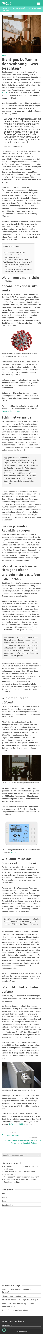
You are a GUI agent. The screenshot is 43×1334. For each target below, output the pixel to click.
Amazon (13, 852)
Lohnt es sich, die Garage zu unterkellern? (20, 1172)
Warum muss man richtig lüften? (14, 252)
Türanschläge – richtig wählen (14, 1296)
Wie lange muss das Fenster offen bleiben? (18, 269)
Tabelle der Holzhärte (12, 1182)
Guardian (5, 93)
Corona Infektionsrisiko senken (15, 255)
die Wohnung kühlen (17, 1124)
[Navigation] (38, 3)
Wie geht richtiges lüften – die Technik (17, 264)
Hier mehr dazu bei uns (11, 411)
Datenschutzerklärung (13, 1321)
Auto (4, 1193)
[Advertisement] (16, 1232)
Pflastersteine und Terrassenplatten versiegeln (20, 1300)
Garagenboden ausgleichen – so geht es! (20, 1179)
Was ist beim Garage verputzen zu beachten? (21, 1177)
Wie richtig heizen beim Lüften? (15, 271)
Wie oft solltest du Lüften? (13, 267)
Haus (4, 55)
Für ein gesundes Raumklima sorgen (16, 259)
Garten (4, 1197)
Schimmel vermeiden (12, 257)
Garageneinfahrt (10, 1174)
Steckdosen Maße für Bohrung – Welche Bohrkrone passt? (18, 1305)
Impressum (7, 1325)
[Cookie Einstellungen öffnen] (4, 1331)
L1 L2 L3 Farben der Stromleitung (15, 1310)
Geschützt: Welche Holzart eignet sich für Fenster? (18, 1290)
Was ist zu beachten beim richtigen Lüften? (17, 262)
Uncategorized (7, 1205)
